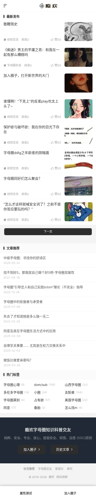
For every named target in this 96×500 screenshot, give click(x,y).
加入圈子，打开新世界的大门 (26, 75)
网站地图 (62, 477)
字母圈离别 (14, 400)
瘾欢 (51, 477)
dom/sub (44, 385)
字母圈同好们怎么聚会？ (22, 178)
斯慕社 (59, 469)
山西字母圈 (76, 385)
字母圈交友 (45, 469)
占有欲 (42, 400)
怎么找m (73, 408)
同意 (9, 408)
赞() (56, 39)
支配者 (73, 392)
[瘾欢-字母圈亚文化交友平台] (48, 6)
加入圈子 (32, 449)
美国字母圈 (76, 400)
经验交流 (10, 39)
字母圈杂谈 (12, 65)
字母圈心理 (13, 385)
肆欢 (69, 469)
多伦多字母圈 (16, 392)
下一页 (48, 231)
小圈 (40, 392)
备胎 (39, 408)
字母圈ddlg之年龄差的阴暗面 (26, 153)
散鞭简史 (10, 24)
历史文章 (64, 449)
